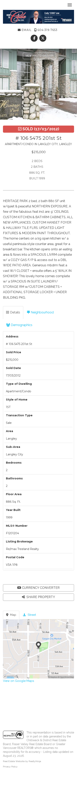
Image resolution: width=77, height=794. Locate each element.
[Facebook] (34, 38)
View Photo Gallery (39, 55)
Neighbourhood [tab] (42, 312)
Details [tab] (14, 312)
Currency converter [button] (41, 588)
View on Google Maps (18, 681)
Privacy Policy (10, 766)
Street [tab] (31, 615)
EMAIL (26, 30)
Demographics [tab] (21, 325)
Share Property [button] (40, 597)
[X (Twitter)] (43, 38)
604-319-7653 (47, 30)
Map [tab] (12, 615)
